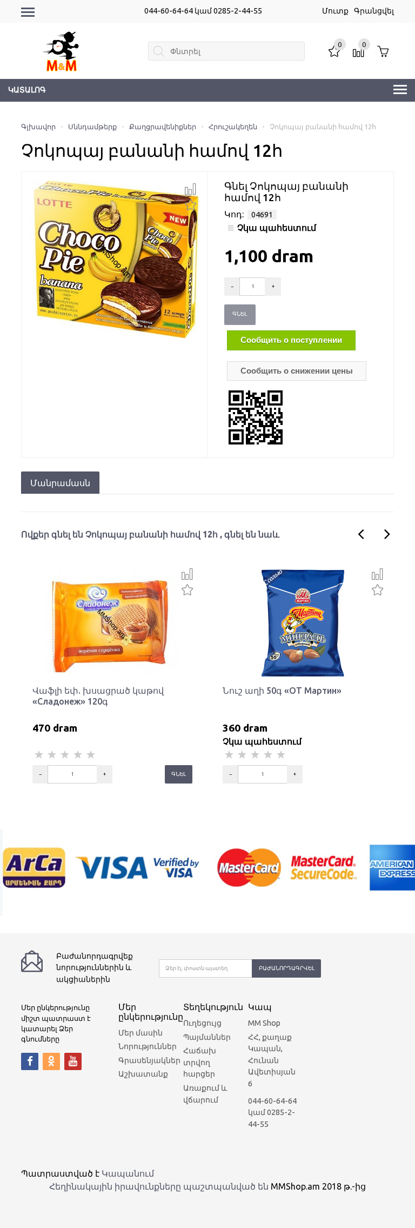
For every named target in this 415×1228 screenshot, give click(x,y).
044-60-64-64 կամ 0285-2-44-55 (203, 10)
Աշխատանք (143, 1074)
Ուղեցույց (202, 1023)
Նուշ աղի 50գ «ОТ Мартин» (282, 690)
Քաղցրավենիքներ (162, 126)
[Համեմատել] (190, 189)
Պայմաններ (207, 1037)
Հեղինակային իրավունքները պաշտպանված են (159, 1186)
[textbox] (226, 51)
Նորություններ (147, 1046)
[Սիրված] (190, 203)
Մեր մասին (140, 1032)
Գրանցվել (374, 10)
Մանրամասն (60, 483)
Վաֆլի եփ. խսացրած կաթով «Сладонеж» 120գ (98, 696)
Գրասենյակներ (149, 1060)
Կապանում (128, 1173)
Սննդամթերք (92, 126)
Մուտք (335, 10)
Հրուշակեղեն (233, 126)
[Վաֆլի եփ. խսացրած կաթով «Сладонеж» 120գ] (112, 622)
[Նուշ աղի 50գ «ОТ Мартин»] (302, 622)
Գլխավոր (38, 126)
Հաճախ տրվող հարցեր (199, 1062)
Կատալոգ (27, 89)
